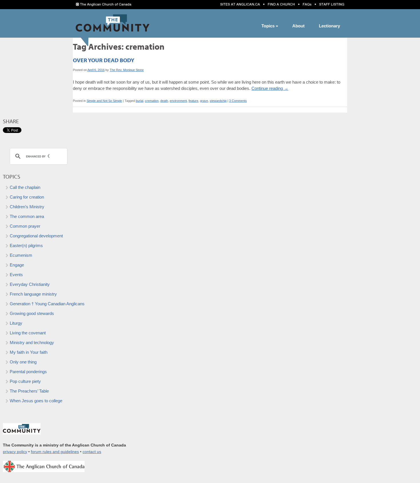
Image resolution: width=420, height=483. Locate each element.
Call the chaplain (25, 187)
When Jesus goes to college (36, 400)
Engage (17, 264)
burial (139, 100)
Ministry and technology (32, 342)
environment (178, 100)
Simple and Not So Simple (104, 100)
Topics (269, 25)
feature (193, 100)
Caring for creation (27, 197)
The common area (27, 216)
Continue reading (269, 88)
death (164, 100)
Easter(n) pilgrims (26, 245)
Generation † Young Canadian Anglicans (47, 303)
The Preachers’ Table (29, 391)
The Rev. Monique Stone (127, 70)
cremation (152, 100)
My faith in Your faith (28, 352)
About (298, 25)
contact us (92, 452)
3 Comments (238, 100)
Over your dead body (103, 60)
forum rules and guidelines (55, 452)
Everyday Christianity (30, 284)
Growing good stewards (32, 313)
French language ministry (33, 294)
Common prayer (25, 226)
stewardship (218, 100)
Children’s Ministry (27, 206)
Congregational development (36, 235)
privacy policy (15, 452)
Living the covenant (28, 332)
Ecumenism (21, 255)
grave (204, 100)
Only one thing (23, 361)
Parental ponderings (28, 371)
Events (16, 274)
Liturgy (16, 323)
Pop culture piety (25, 381)
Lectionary (329, 25)
